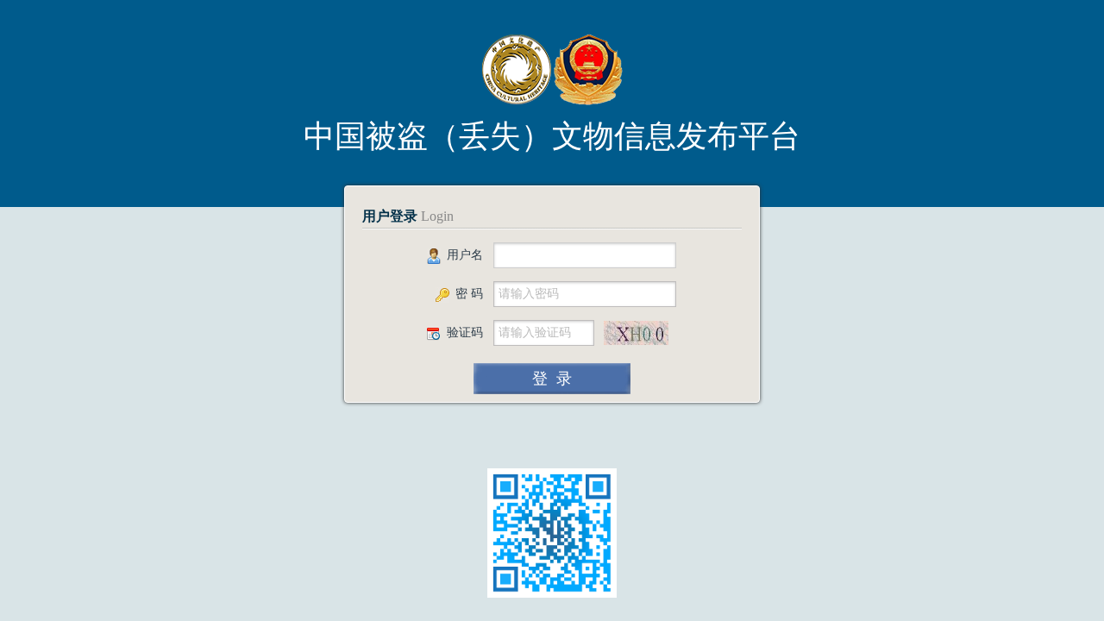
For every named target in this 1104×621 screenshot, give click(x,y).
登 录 (552, 378)
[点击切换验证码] (636, 333)
